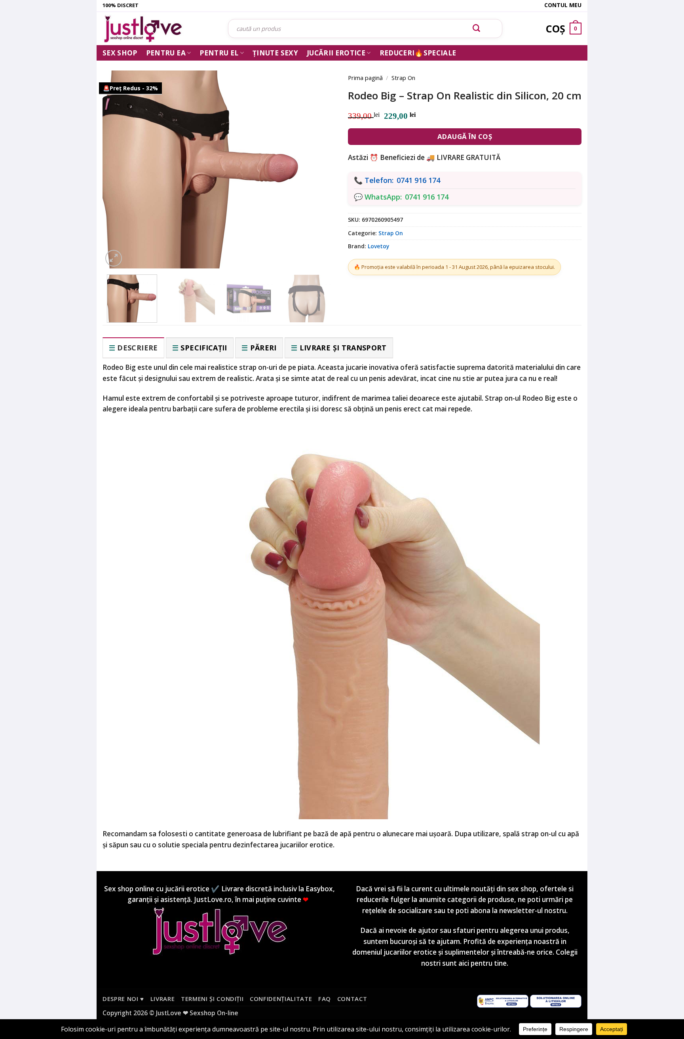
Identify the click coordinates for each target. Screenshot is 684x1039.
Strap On (403, 78)
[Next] (318, 159)
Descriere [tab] (137, 347)
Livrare (162, 999)
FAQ (324, 999)
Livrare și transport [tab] (343, 347)
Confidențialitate (281, 999)
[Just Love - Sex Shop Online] (159, 28)
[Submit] (476, 28)
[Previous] (120, 159)
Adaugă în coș (464, 136)
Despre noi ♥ (123, 999)
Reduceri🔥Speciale (418, 52)
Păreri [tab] (263, 347)
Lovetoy (378, 246)
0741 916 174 (418, 180)
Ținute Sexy (275, 52)
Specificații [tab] (203, 347)
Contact (352, 999)
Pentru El (219, 52)
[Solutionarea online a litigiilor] (555, 1000)
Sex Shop (120, 52)
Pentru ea (166, 52)
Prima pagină (365, 78)
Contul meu (562, 5)
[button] (113, 258)
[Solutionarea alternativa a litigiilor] (502, 1000)
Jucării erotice (336, 52)
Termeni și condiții (212, 999)
